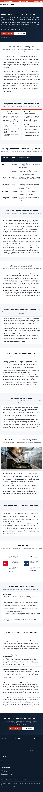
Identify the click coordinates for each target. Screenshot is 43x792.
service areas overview (12, 533)
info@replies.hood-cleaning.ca (7, 774)
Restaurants (17, 742)
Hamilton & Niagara (33, 744)
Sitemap (2, 779)
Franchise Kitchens (19, 746)
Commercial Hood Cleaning (6, 742)
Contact (2, 764)
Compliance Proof (4, 760)
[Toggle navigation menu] (41, 4)
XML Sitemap (8, 779)
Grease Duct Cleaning (5, 746)
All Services (3, 740)
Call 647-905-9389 (20, 33)
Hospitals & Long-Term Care (21, 751)
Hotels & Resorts (18, 744)
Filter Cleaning (4, 749)
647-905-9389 (4, 773)
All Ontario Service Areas (35, 740)
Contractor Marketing (23, 789)
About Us (3, 758)
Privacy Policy (15, 779)
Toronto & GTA (32, 742)
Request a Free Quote (7, 33)
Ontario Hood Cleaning (8, 4)
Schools (16, 753)
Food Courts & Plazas (19, 749)
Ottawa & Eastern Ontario (35, 746)
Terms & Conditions (23, 779)
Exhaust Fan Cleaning (5, 744)
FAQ (2, 762)
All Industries (18, 740)
